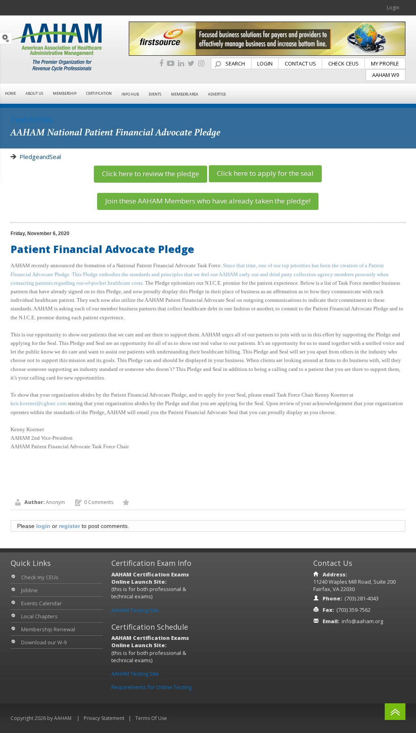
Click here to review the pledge (150, 173)
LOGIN (265, 63)
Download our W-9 (44, 642)
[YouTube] (171, 64)
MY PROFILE (385, 63)
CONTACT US (300, 63)
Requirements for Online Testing (151, 687)
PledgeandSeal (40, 157)
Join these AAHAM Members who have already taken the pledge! (207, 200)
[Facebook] (161, 64)
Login (393, 7)
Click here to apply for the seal (265, 173)
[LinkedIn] (181, 64)
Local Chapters (39, 616)
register (69, 526)
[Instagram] (201, 64)
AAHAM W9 (385, 75)
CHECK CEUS (343, 63)
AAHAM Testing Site (135, 610)
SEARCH (235, 63)
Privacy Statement (104, 718)
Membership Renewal (48, 629)
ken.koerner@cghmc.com (39, 403)
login (43, 526)
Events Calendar (41, 603)
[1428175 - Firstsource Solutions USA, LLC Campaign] (267, 38)
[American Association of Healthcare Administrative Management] (56, 46)
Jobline (29, 590)
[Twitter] (191, 64)
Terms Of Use (151, 718)
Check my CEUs (39, 577)
